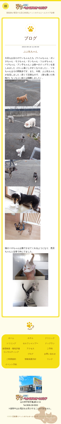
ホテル (30, 338)
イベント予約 (11, 364)
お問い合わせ (50, 354)
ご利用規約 (11, 359)
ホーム (11, 338)
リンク (50, 359)
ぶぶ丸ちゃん (30, 51)
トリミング (11, 343)
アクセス (30, 348)
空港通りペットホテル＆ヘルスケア (30, 397)
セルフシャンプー (30, 343)
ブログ (30, 354)
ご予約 (50, 348)
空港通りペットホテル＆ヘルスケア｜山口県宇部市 (30, 7)
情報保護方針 (30, 359)
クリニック (50, 338)
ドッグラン (50, 343)
